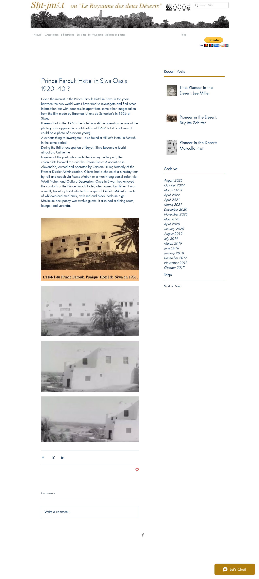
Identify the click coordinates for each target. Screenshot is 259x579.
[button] (214, 42)
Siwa (178, 286)
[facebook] (143, 535)
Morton (168, 286)
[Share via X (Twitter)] (53, 457)
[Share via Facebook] (43, 457)
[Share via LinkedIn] (63, 457)
